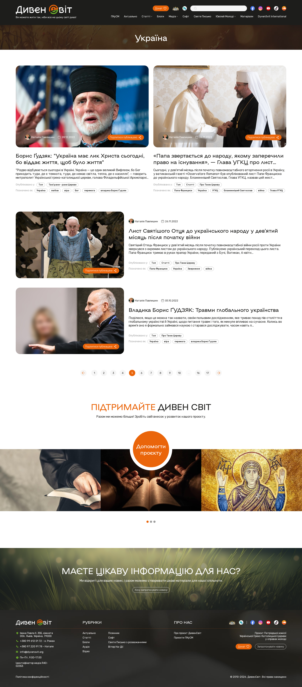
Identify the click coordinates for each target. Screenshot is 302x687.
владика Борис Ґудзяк (113, 190)
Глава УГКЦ (276, 190)
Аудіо (86, 646)
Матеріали (246, 16)
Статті (146, 16)
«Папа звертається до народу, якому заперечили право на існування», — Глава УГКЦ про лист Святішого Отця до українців (218, 158)
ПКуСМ (115, 16)
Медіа (172, 16)
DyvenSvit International (272, 16)
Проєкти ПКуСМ (183, 637)
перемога (89, 190)
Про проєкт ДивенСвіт (187, 633)
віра (66, 190)
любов (55, 190)
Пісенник (113, 633)
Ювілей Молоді (225, 16)
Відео (86, 651)
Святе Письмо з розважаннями (127, 642)
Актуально (130, 16)
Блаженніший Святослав (238, 190)
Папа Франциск (183, 190)
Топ (41, 184)
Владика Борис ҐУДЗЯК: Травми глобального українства (204, 309)
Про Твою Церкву (210, 184)
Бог (77, 190)
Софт (186, 16)
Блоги (160, 16)
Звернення (194, 268)
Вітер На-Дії (115, 646)
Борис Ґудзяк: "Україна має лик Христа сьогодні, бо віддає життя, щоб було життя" (80, 158)
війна (261, 190)
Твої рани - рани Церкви (62, 184)
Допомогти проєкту (151, 449)
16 (198, 373)
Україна (41, 190)
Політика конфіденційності (32, 676)
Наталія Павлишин (42, 137)
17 (207, 373)
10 (179, 373)
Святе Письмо (202, 16)
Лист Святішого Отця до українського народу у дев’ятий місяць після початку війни (203, 233)
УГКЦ (215, 190)
